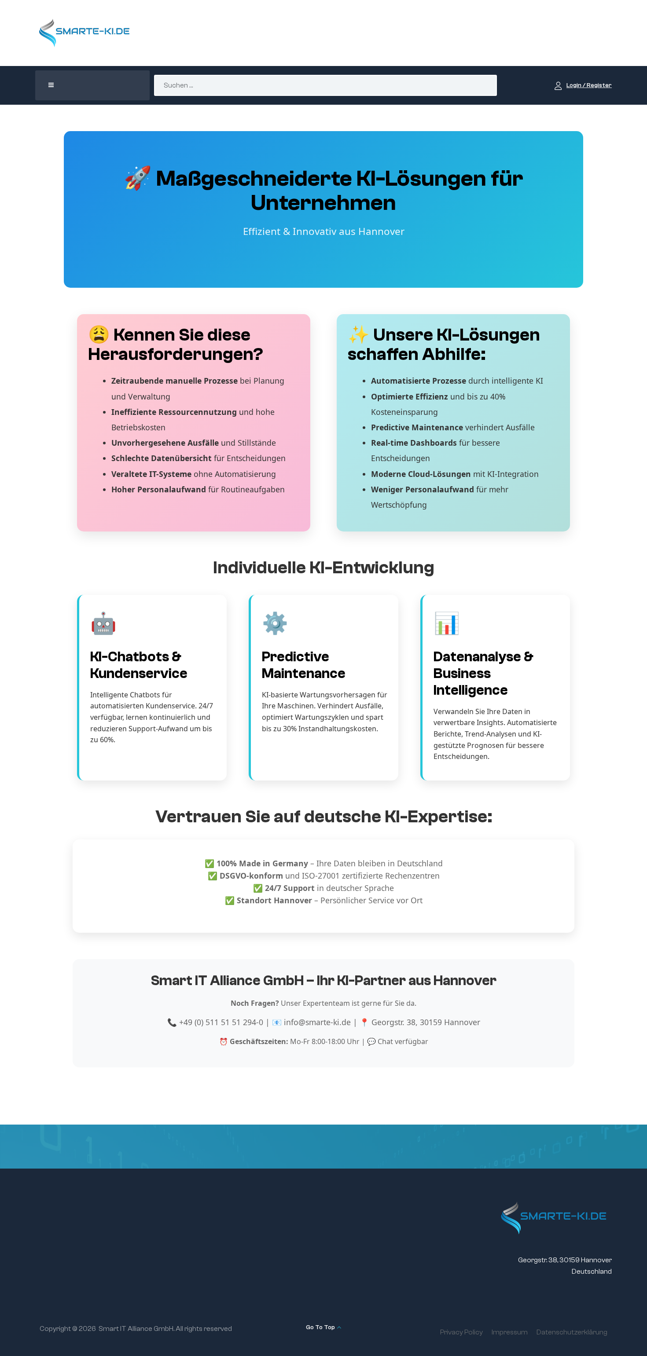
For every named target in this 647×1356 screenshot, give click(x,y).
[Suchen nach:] (325, 85)
